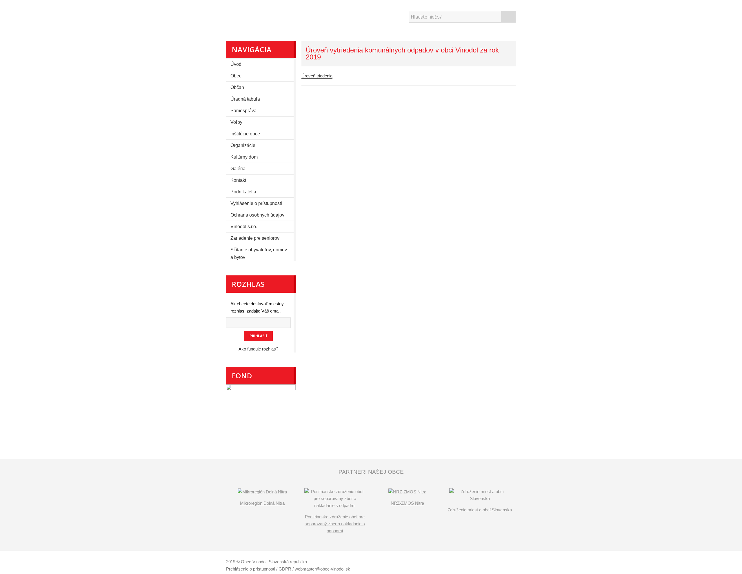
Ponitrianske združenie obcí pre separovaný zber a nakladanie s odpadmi (335, 523)
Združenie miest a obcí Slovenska (480, 509)
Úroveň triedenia (316, 75)
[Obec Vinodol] (279, 16)
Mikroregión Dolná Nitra (262, 503)
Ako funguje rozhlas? (258, 348)
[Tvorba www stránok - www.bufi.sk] (488, 562)
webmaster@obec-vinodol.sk (322, 568)
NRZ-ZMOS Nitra (407, 503)
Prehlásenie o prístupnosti (250, 568)
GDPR (285, 568)
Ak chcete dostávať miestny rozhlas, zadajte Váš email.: (257, 307)
